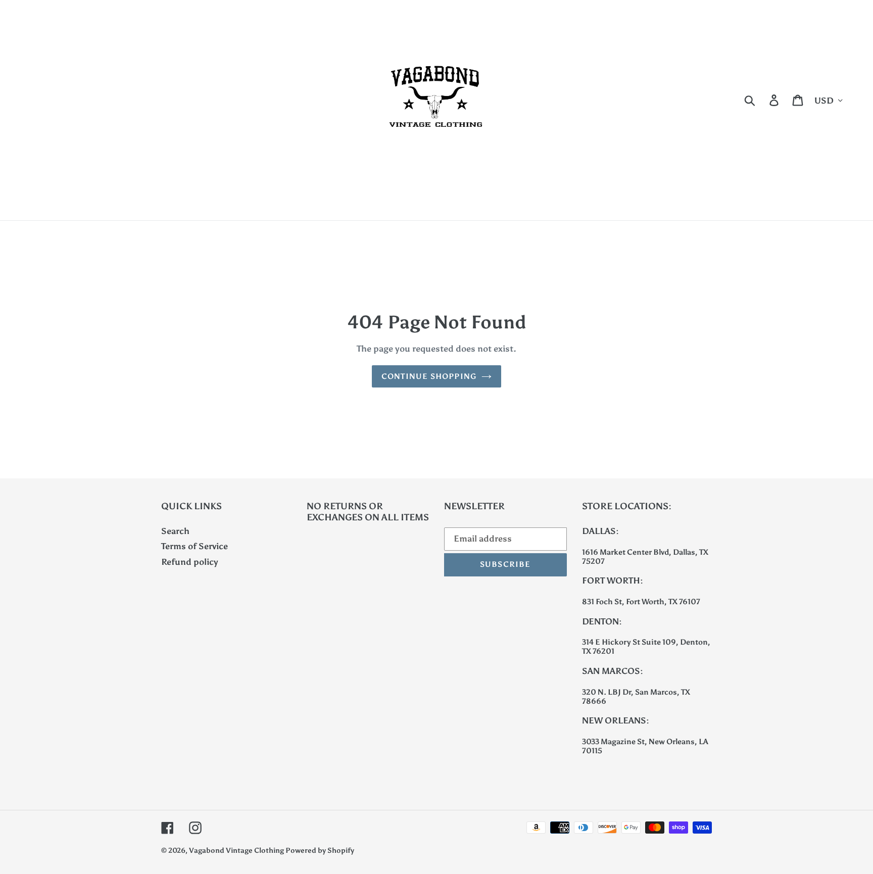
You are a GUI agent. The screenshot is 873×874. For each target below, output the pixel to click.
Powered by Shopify (319, 850)
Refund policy (189, 562)
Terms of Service (194, 546)
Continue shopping (428, 376)
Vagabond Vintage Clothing (237, 850)
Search (175, 531)
